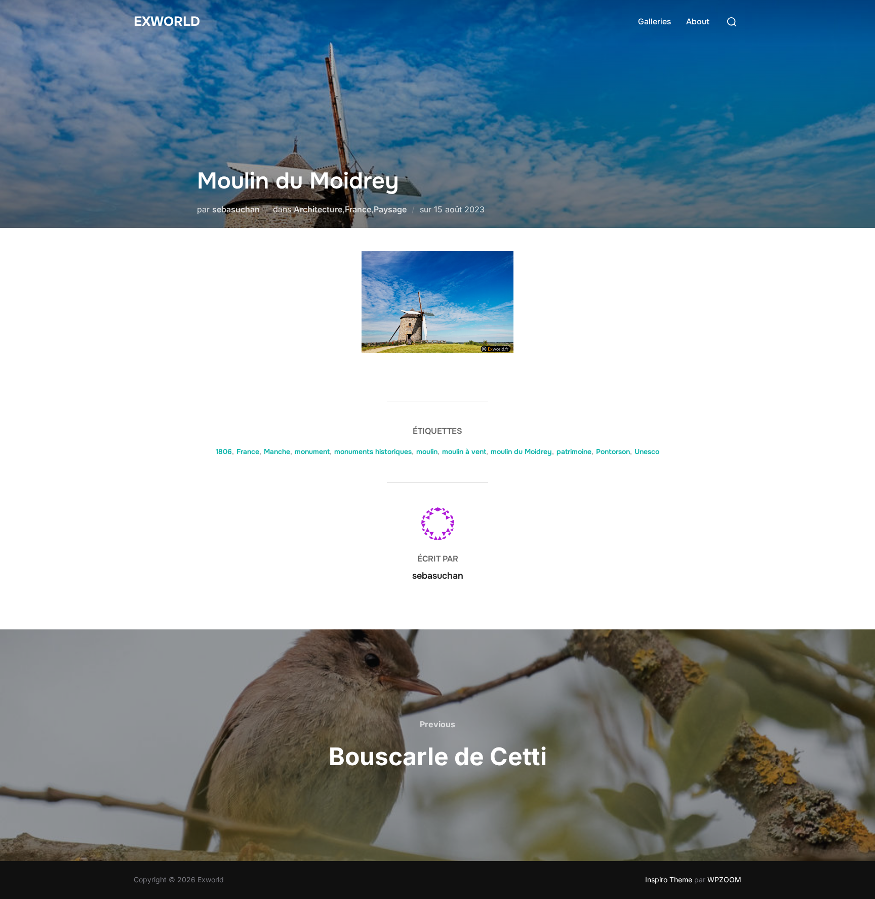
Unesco (646, 451)
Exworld (167, 21)
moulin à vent (464, 451)
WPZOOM (724, 879)
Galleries (654, 21)
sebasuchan (236, 209)
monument (312, 451)
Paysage (390, 209)
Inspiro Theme (668, 879)
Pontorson (613, 451)
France (358, 209)
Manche (277, 451)
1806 (224, 451)
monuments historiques (373, 451)
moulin (426, 451)
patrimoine (573, 451)
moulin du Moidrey (521, 451)
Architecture (318, 209)
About (697, 21)
